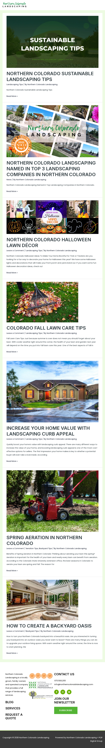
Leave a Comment (15, 250)
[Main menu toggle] (99, 5)
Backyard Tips (45, 548)
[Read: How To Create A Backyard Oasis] (42, 600)
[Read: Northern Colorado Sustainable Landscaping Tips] (52, 41)
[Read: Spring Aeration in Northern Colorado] (52, 501)
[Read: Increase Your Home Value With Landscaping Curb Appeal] (52, 391)
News (9, 179)
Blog (9, 702)
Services (12, 708)
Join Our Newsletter (64, 700)
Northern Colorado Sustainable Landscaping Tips (50, 76)
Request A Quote (14, 716)
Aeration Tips (32, 548)
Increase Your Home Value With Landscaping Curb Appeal (48, 431)
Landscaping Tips (15, 84)
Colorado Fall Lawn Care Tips (46, 328)
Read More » (12, 95)
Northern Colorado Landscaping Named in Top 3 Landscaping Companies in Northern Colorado (51, 168)
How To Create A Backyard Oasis (49, 626)
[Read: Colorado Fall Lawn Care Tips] (42, 302)
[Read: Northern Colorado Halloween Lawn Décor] (52, 217)
